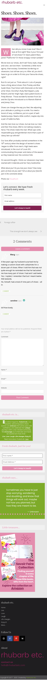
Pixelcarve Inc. (31, 678)
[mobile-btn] (44, 5)
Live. (2, 610)
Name (4, 370)
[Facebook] (10, 638)
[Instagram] (3, 638)
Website (4, 388)
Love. (3, 613)
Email (3, 379)
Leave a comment (22, 249)
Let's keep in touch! (22, 208)
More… (3, 625)
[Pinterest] (16, 638)
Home (3, 607)
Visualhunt (13, 179)
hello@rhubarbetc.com (13, 665)
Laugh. (3, 616)
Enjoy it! (4, 622)
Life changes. (5, 619)
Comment (6, 291)
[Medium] (22, 638)
